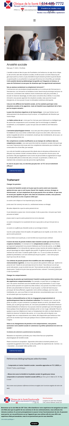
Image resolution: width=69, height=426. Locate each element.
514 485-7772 (52, 3)
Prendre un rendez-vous (51, 8)
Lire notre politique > (7, 419)
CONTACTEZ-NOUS (15, 171)
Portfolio (22, 68)
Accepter (34, 423)
